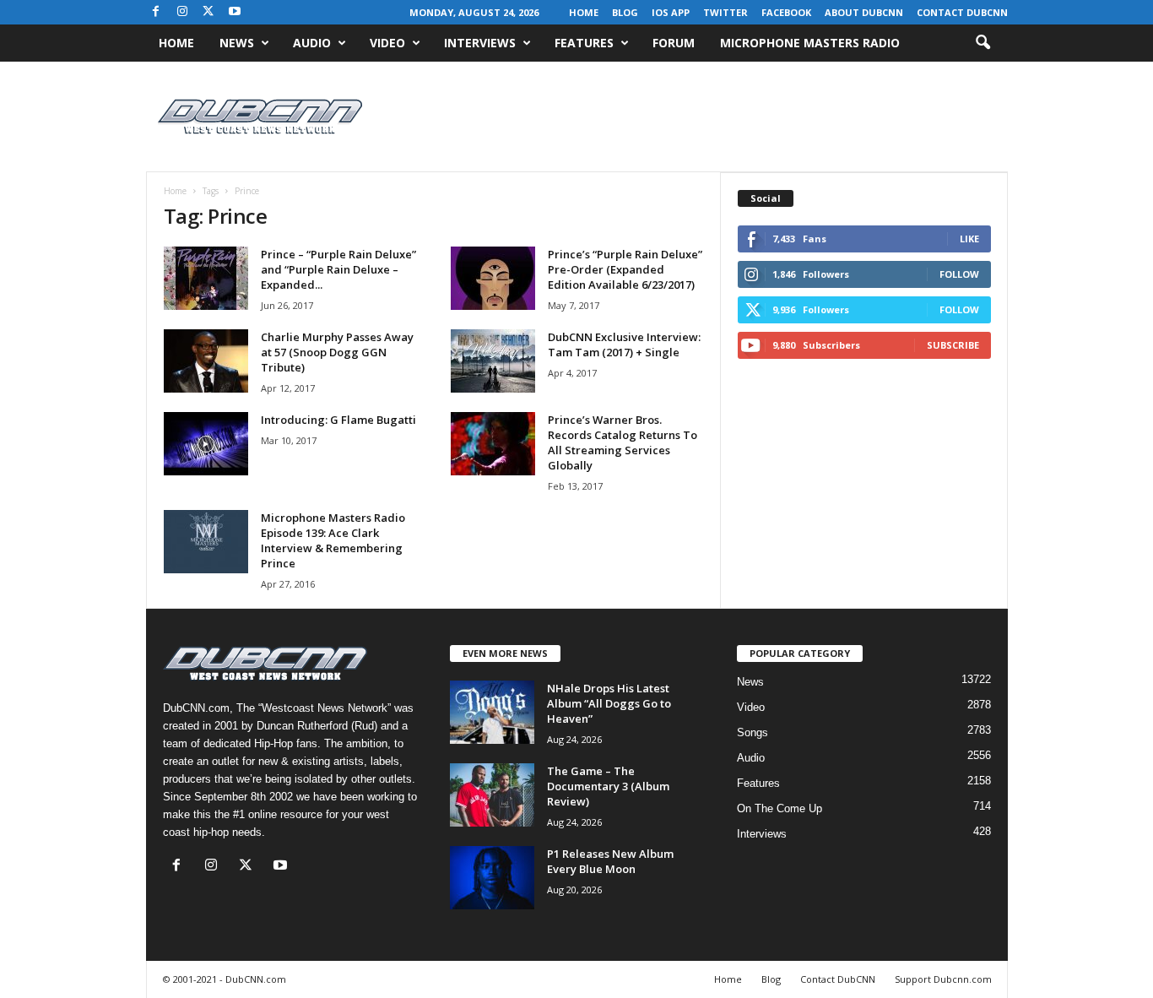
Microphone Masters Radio (810, 43)
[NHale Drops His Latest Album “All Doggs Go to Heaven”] (492, 712)
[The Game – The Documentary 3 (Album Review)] (492, 795)
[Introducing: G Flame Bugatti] (206, 443)
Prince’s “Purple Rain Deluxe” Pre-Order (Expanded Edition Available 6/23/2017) (625, 269)
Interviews (480, 43)
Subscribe (953, 345)
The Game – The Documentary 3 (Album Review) (608, 786)
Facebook (786, 12)
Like (969, 238)
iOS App (671, 12)
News (236, 43)
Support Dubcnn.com (943, 979)
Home (583, 12)
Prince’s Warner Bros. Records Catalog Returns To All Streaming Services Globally (622, 442)
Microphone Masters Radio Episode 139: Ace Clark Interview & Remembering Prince (333, 540)
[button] (982, 43)
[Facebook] (156, 12)
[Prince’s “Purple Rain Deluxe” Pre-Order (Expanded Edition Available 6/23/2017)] (493, 278)
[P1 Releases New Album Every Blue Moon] (492, 877)
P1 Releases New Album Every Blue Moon (610, 861)
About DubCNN (864, 12)
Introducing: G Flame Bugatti (338, 419)
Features (584, 43)
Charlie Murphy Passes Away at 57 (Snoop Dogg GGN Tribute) (337, 352)
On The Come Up (779, 808)
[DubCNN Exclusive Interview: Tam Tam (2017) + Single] (493, 361)
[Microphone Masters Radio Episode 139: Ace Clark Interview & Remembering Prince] (206, 541)
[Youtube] (235, 12)
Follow (959, 274)
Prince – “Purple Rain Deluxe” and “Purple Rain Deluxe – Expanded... (338, 269)
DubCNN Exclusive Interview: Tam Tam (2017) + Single (624, 344)
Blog (625, 12)
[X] (208, 12)
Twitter (725, 12)
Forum (673, 43)
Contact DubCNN (962, 12)
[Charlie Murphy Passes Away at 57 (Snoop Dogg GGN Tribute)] (206, 361)
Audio (312, 43)
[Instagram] (182, 12)
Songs (752, 732)
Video (387, 43)
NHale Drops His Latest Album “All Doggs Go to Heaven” (609, 703)
